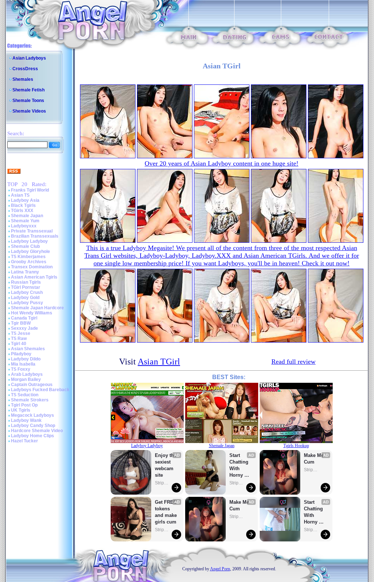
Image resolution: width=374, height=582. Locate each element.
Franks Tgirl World (30, 190)
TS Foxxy (20, 369)
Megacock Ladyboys (32, 415)
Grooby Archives (28, 261)
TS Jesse (20, 333)
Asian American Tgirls (34, 277)
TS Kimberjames (28, 256)
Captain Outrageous (32, 384)
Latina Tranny (25, 272)
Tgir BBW (21, 323)
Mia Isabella (23, 364)
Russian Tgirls (26, 282)
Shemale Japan (27, 215)
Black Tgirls (23, 205)
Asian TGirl (159, 361)
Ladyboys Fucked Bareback (40, 389)
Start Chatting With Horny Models (239, 466)
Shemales (22, 79)
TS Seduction (24, 394)
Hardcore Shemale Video (37, 430)
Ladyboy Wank (26, 420)
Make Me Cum (240, 505)
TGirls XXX (22, 210)
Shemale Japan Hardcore (37, 307)
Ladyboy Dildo (26, 359)
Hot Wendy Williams (31, 312)
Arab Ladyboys (27, 374)
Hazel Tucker (24, 440)
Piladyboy (21, 353)
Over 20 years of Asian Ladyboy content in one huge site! (221, 163)
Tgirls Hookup (296, 445)
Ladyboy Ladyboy (29, 241)
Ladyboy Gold (25, 297)
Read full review (293, 361)
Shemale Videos (29, 111)
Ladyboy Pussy (27, 302)
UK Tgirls (20, 410)
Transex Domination (32, 266)
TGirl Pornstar (25, 287)
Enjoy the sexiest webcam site (166, 465)
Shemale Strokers (30, 400)
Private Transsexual (32, 231)
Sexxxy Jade (24, 328)
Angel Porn (220, 568)
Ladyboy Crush (27, 292)
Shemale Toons (28, 100)
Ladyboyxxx (24, 225)
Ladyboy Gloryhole (30, 251)
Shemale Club (25, 246)
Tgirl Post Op (24, 405)
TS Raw (19, 338)
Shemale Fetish (28, 89)
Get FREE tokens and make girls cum (166, 512)
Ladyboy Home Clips (32, 435)
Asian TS (20, 195)
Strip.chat (162, 482)
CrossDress (25, 68)
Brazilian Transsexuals (34, 236)
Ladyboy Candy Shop (33, 425)
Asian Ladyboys (29, 58)
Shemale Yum (25, 220)
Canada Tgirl (24, 318)
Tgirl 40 (18, 343)
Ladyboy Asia (25, 200)
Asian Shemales (28, 348)
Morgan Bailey (26, 379)
